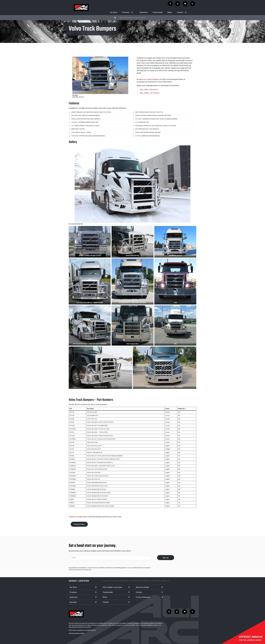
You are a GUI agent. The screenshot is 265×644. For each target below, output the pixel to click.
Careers (106, 602)
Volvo (163, 58)
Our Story (113, 12)
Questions (144, 12)
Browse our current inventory (148, 79)
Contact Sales (79, 524)
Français (156, 93)
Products (125, 12)
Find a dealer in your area (112, 587)
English (155, 89)
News (169, 12)
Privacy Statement (143, 597)
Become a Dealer (142, 587)
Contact (180, 12)
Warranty (73, 602)
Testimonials (157, 12)
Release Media (80, 633)
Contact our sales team (78, 517)
